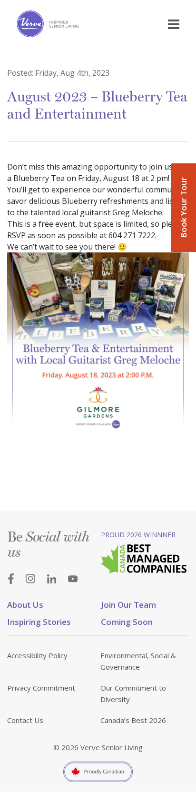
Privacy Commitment (41, 688)
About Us (25, 604)
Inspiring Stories (39, 621)
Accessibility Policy (37, 655)
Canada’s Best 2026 (133, 720)
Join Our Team (128, 604)
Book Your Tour (183, 207)
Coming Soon (127, 621)
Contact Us (25, 720)
